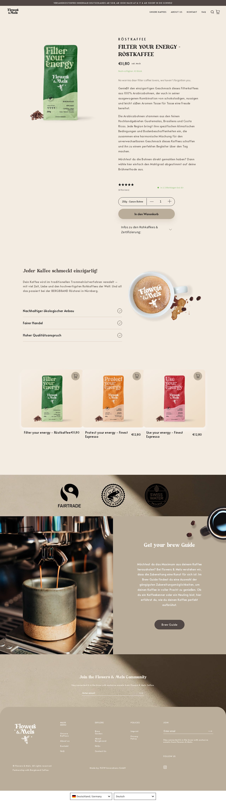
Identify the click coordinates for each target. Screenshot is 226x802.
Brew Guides (99, 732)
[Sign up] (210, 731)
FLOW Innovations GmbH (113, 768)
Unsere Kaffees (158, 12)
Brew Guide (169, 624)
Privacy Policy (134, 737)
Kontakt (192, 12)
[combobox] (91, 796)
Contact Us (100, 751)
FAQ (204, 12)
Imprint (135, 731)
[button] (126, 187)
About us (176, 12)
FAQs (98, 746)
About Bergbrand (100, 739)
